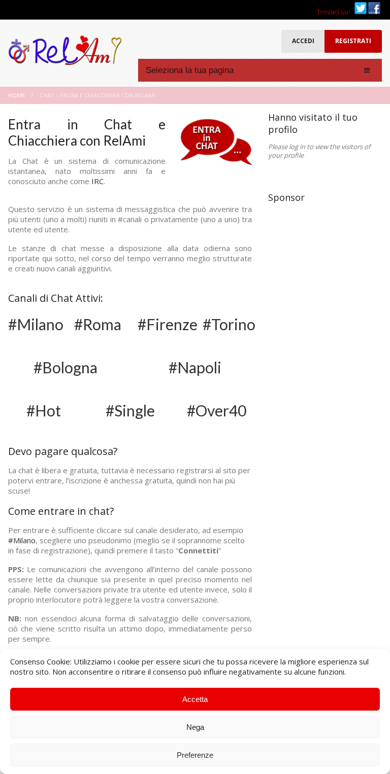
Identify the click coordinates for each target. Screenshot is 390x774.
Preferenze (195, 755)
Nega (195, 727)
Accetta (195, 699)
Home (16, 95)
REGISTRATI (353, 41)
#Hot (43, 410)
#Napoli (195, 367)
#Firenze (168, 324)
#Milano (35, 324)
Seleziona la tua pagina (190, 70)
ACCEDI (303, 41)
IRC (97, 181)
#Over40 (216, 410)
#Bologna (66, 367)
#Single (130, 410)
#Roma (97, 324)
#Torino (229, 324)
